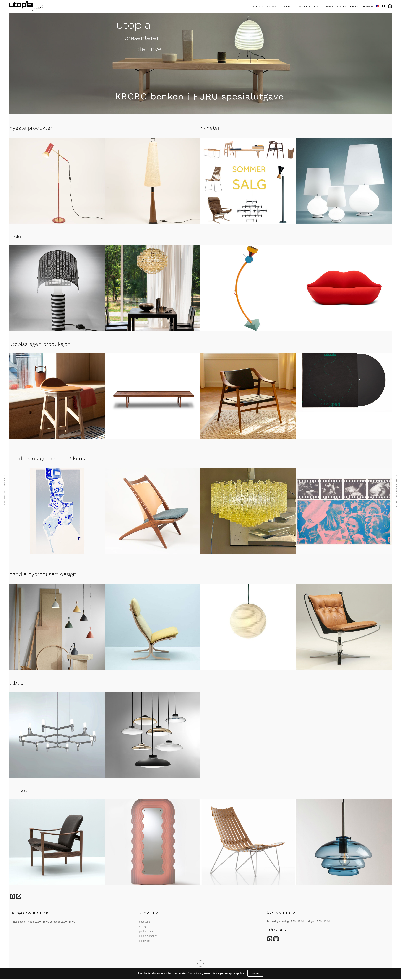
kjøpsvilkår (145, 941)
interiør (287, 6)
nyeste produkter (30, 128)
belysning (272, 6)
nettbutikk (144, 921)
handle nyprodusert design (42, 574)
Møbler (256, 6)
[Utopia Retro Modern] (200, 963)
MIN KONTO (367, 6)
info (328, 6)
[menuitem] (377, 6)
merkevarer (23, 790)
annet (353, 6)
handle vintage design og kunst (48, 458)
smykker (303, 6)
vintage (143, 926)
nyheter (341, 6)
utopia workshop (148, 936)
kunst (317, 6)
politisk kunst (146, 931)
